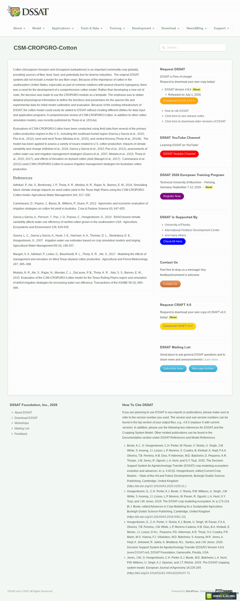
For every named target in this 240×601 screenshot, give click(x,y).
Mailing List (22, 428)
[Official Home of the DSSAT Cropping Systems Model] (28, 16)
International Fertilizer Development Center (192, 230)
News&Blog (193, 28)
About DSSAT (23, 412)
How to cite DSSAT (177, 111)
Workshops (22, 423)
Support (217, 28)
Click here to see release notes (184, 116)
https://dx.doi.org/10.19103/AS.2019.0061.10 (156, 516)
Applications (59, 28)
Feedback (21, 434)
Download (167, 28)
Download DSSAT (26, 418)
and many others (175, 235)
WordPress (192, 591)
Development (139, 28)
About (16, 28)
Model (35, 28)
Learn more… (212, 359)
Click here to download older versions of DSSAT (195, 121)
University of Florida (177, 224)
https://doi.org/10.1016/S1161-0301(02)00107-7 (158, 573)
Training (113, 28)
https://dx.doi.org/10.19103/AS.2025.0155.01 (156, 486)
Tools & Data (88, 28)
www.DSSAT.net (138, 552)
